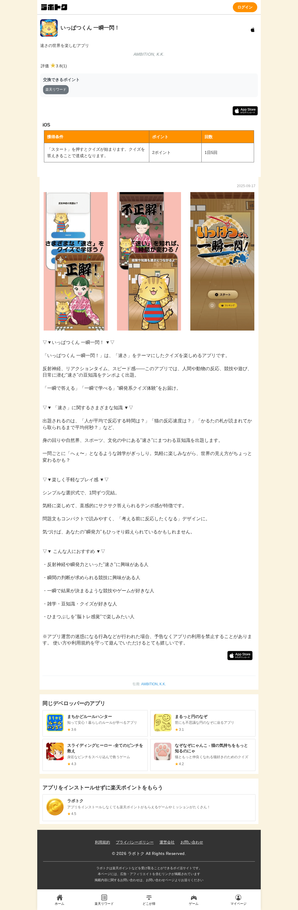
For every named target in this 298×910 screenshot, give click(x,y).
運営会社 (167, 842)
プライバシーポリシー (135, 842)
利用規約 (102, 842)
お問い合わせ (191, 842)
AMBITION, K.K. (153, 684)
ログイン (245, 7)
